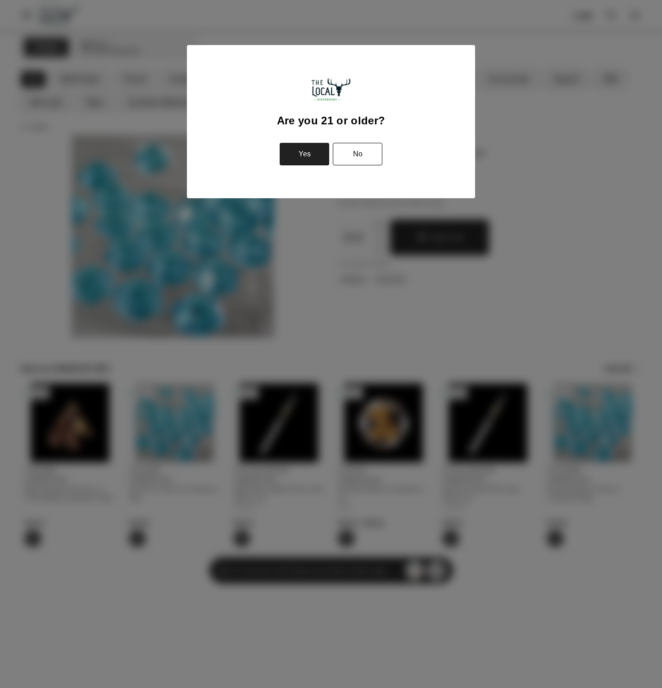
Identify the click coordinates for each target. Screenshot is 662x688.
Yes (305, 154)
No (358, 154)
